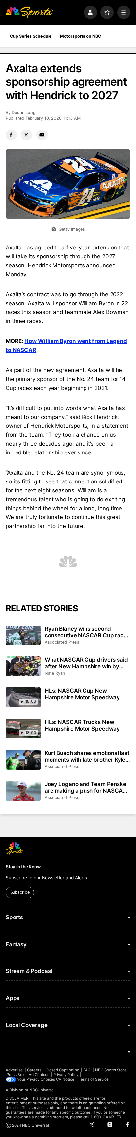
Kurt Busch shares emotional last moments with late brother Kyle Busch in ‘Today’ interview (87, 756)
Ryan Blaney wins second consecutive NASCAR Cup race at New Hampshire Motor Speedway (86, 632)
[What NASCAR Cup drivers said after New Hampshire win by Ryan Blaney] (23, 666)
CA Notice (65, 1079)
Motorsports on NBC (80, 36)
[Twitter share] (26, 135)
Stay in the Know (23, 866)
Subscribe (20, 892)
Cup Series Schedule (31, 36)
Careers (34, 1070)
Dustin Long (24, 112)
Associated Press (62, 642)
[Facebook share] (11, 135)
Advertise (14, 1070)
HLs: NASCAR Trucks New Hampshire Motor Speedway (82, 725)
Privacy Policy (65, 1074)
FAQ (87, 1070)
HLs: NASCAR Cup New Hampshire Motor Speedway (82, 694)
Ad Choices (39, 1074)
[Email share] (42, 135)
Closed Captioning (62, 1070)
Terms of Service (94, 1079)
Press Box (16, 1074)
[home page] (29, 12)
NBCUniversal (42, 1090)
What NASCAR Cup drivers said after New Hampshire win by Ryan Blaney (86, 663)
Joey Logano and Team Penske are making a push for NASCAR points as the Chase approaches (87, 787)
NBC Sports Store (111, 1070)
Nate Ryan (55, 673)
